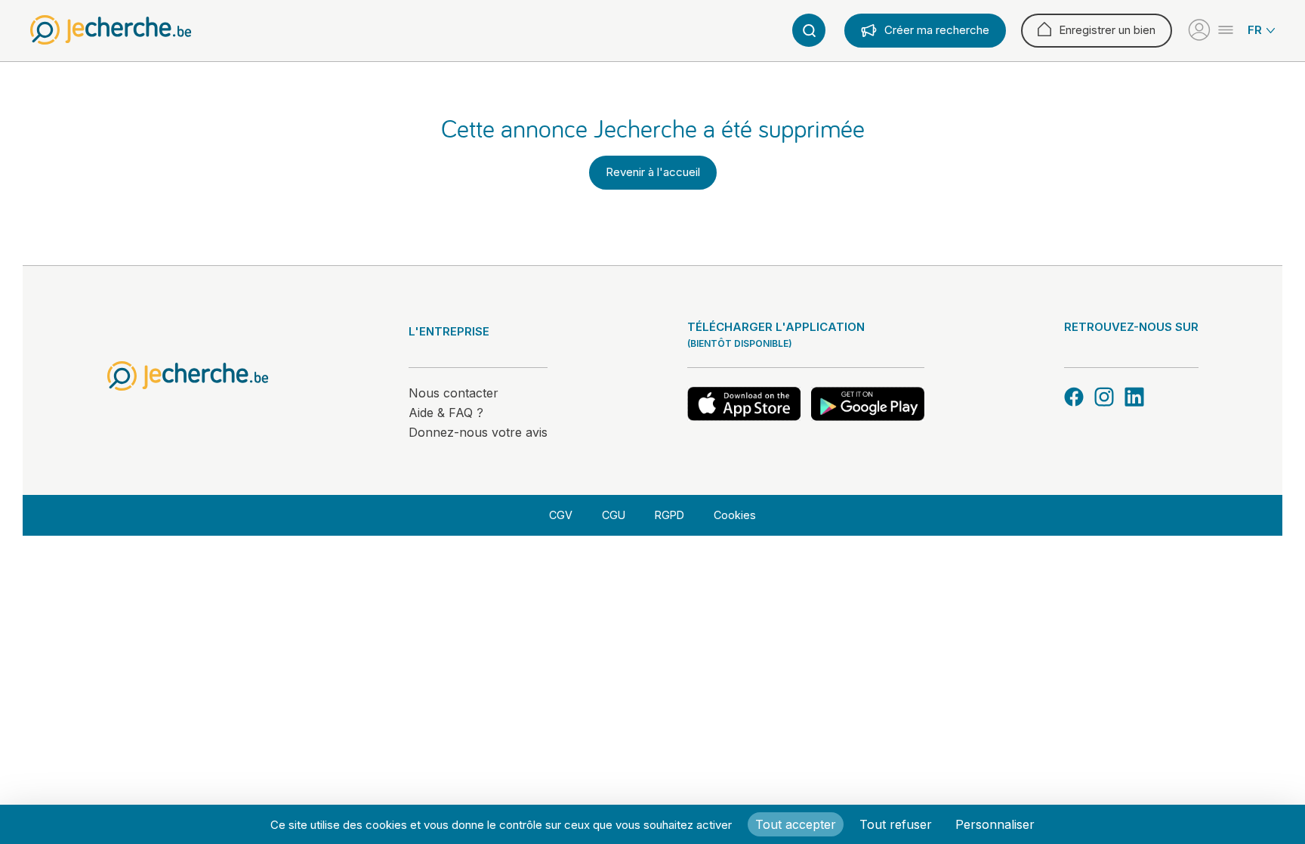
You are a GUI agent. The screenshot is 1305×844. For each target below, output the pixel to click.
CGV (560, 515)
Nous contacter (453, 392)
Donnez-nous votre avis (478, 432)
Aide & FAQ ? (446, 412)
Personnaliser (995, 824)
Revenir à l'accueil (653, 172)
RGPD (669, 515)
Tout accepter (795, 824)
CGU (613, 515)
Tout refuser (895, 824)
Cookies (735, 515)
